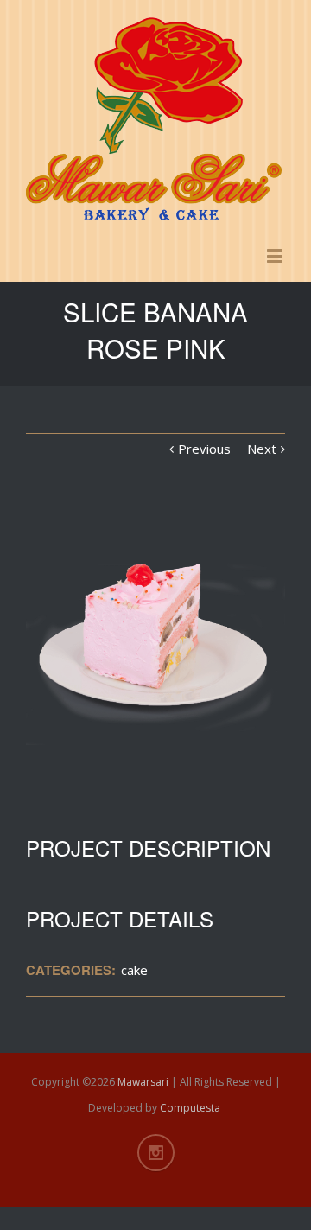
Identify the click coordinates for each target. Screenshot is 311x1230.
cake (134, 969)
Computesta (190, 1107)
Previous (204, 448)
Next (261, 448)
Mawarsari (142, 1081)
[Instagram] (156, 1152)
